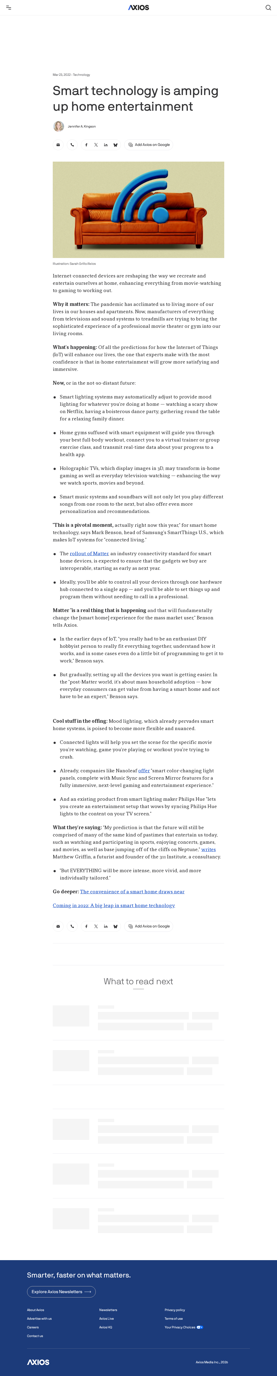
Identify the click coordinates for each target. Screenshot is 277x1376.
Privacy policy (175, 1310)
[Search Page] (268, 7)
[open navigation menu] (8, 7)
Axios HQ (105, 1327)
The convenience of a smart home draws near (132, 892)
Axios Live (106, 1318)
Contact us (35, 1336)
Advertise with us (39, 1318)
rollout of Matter (89, 553)
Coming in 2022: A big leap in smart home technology (114, 905)
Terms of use (174, 1318)
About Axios (35, 1310)
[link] (58, 144)
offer (144, 771)
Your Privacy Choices (180, 1327)
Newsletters (108, 1310)
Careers (33, 1327)
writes (208, 849)
